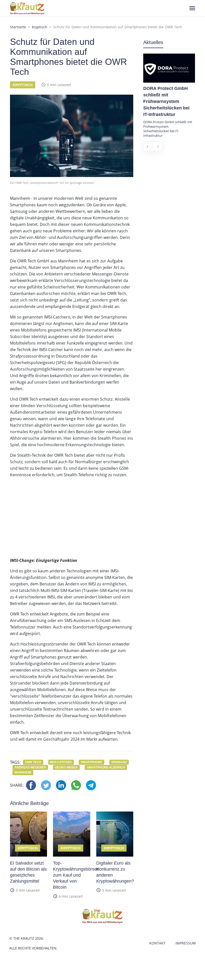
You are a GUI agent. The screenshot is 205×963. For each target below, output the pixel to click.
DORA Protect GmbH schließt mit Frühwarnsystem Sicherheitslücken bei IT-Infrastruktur (166, 101)
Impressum (186, 943)
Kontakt (157, 943)
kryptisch (39, 27)
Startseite (18, 27)
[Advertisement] (71, 517)
